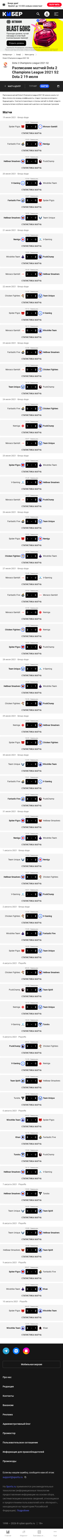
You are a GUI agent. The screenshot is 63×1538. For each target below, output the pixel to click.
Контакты (8, 1396)
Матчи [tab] (44, 86)
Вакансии (8, 1405)
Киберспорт (7, 54)
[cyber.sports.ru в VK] (17, 1352)
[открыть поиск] (38, 14)
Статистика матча (31, 133)
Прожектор (9, 1433)
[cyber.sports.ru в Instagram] (27, 1352)
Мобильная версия (31, 1364)
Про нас (7, 1377)
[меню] (56, 14)
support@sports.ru (13, 1477)
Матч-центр (29, 54)
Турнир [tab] (33, 86)
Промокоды (9, 1461)
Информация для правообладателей (23, 1452)
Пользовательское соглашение (20, 1442)
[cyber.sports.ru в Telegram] (7, 1352)
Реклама (8, 1414)
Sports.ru (11, 1486)
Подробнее (23, 1510)
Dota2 (18, 54)
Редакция (8, 1386)
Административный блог (17, 1424)
